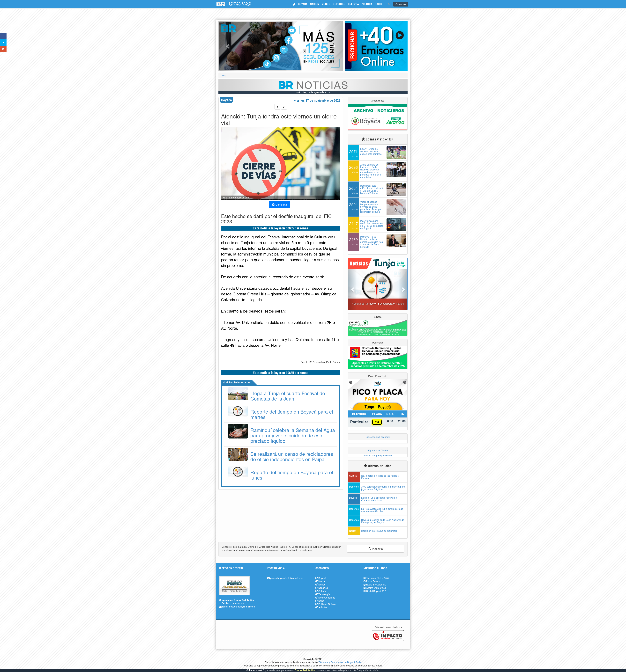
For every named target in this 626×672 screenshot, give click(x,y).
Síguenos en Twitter (377, 450)
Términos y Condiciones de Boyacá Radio (340, 662)
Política (322, 604)
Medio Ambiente (326, 597)
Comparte (281, 204)
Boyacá (322, 578)
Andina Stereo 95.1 (376, 587)
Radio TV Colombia (376, 584)
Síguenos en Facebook (378, 436)
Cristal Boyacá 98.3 (376, 591)
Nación (322, 581)
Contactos (400, 4)
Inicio (223, 75)
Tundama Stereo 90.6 (377, 578)
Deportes (323, 587)
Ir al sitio (377, 549)
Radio (324, 607)
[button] (227, 46)
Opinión (332, 604)
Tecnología (324, 594)
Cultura (322, 591)
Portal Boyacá (373, 581)
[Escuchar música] (376, 46)
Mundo (322, 584)
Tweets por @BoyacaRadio (378, 455)
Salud (321, 600)
